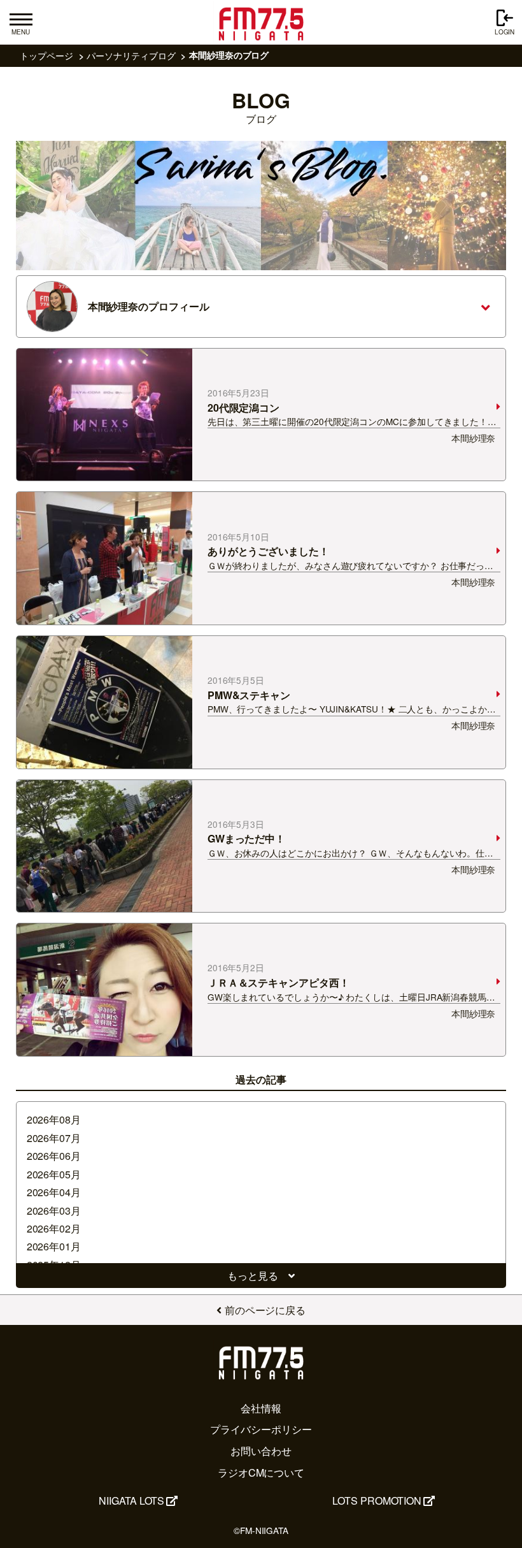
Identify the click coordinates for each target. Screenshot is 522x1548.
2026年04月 (54, 1192)
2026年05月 (54, 1174)
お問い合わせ (261, 1450)
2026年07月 (54, 1138)
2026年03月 (54, 1210)
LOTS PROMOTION (376, 1500)
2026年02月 (54, 1228)
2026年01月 (54, 1246)
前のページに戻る (265, 1310)
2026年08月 (54, 1119)
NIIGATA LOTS (131, 1500)
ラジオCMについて (261, 1472)
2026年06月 (54, 1155)
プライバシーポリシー (260, 1429)
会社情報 (261, 1408)
